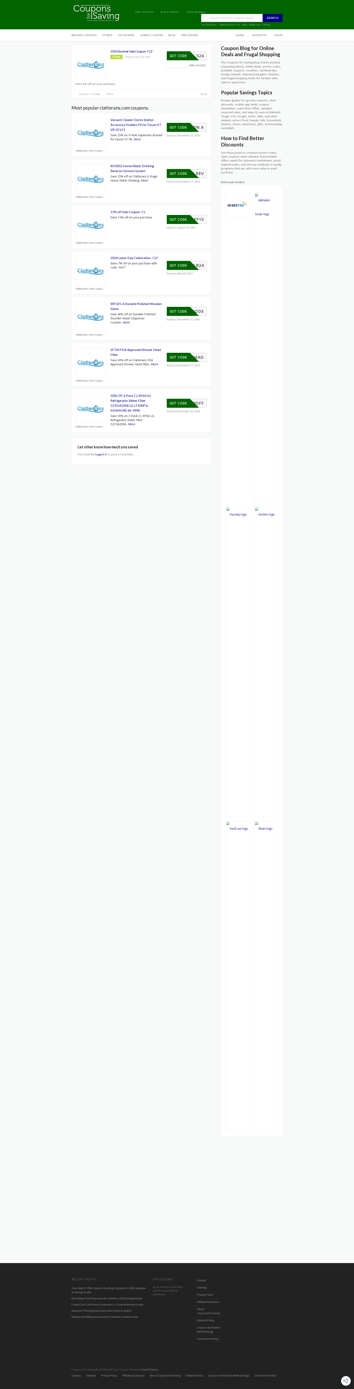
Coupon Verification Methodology (209, 1329)
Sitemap (202, 1287)
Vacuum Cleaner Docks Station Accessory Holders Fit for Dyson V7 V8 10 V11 (135, 124)
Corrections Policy (208, 1339)
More (137, 139)
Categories (126, 35)
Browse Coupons (84, 35)
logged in (101, 454)
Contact (201, 1280)
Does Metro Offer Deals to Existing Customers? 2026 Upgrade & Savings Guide (108, 1290)
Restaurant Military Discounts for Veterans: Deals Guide (104, 1317)
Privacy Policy (205, 1294)
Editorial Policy (205, 1320)
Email (203, 94)
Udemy (266, 24)
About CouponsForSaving (208, 1311)
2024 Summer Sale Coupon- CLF (131, 51)
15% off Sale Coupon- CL (127, 212)
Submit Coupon (151, 35)
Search (273, 17)
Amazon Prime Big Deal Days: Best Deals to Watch (101, 1310)
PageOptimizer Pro (229, 24)
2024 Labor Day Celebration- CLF (134, 258)
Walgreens (254, 24)
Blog (172, 35)
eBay (244, 24)
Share (109, 94)
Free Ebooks (189, 35)
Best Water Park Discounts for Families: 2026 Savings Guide (106, 1298)
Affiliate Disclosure (208, 1302)
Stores (107, 35)
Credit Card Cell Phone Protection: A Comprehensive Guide (107, 1304)
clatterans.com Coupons (91, 150)
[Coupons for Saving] (97, 13)
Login (278, 35)
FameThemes (150, 1369)
